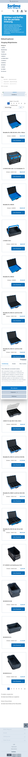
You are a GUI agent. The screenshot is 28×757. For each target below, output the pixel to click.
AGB (14, 744)
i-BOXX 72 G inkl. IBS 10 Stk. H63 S (12, 421)
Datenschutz (14, 749)
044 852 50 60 (14, 1)
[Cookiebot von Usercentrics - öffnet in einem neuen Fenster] (20, 360)
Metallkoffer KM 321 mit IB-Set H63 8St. (14, 457)
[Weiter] (25, 103)
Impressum (14, 746)
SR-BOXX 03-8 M (7, 601)
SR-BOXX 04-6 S (7, 673)
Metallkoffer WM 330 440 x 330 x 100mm (14, 132)
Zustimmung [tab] (5, 363)
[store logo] (14, 6)
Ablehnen (14, 396)
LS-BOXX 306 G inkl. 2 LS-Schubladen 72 (13, 168)
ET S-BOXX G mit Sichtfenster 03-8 (12, 565)
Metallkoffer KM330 (8, 204)
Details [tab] (14, 363)
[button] (9, 755)
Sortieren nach (14, 105)
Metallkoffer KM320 (8, 276)
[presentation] (2, 95)
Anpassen (13, 392)
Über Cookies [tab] (22, 363)
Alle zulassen (14, 388)
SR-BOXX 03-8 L (7, 637)
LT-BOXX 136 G (7, 240)
